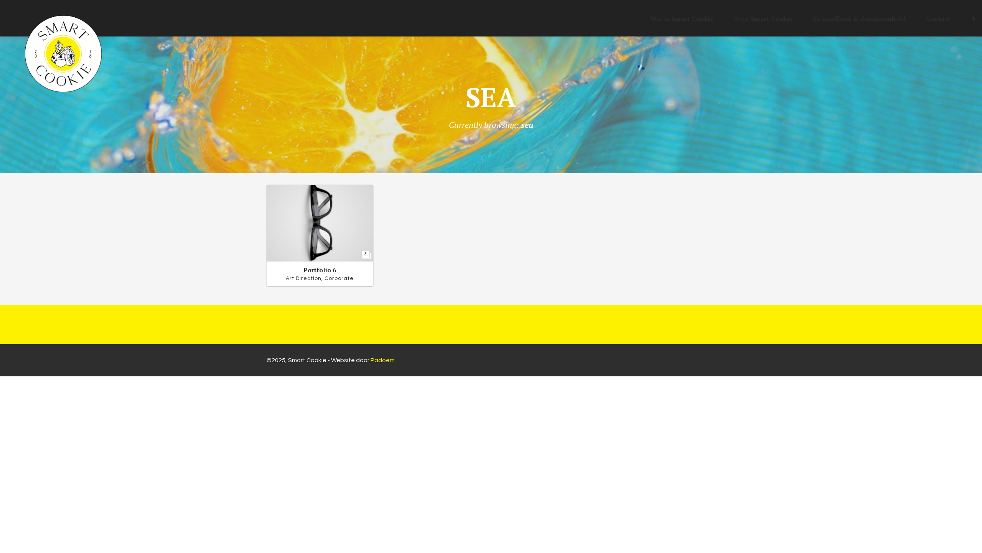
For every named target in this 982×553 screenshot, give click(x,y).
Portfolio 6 (319, 270)
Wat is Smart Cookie (682, 18)
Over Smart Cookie (763, 18)
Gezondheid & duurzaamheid (859, 18)
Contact (938, 18)
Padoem (383, 360)
